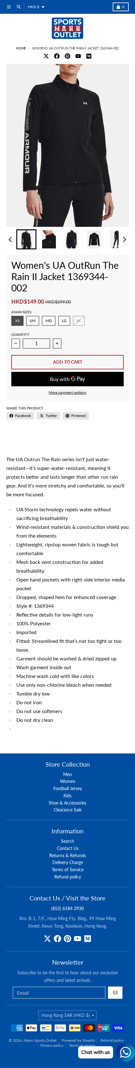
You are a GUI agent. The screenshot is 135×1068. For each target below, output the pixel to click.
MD (49, 320)
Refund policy (112, 1040)
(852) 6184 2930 (67, 908)
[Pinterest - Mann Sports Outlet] (67, 56)
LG (64, 320)
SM (32, 320)
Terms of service (82, 1045)
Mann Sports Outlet (40, 1040)
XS (17, 320)
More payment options (67, 392)
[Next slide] (124, 239)
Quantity (20, 334)
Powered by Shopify (78, 1040)
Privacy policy (51, 1045)
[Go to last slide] (10, 239)
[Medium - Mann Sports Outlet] (89, 56)
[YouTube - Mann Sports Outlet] (78, 56)
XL (79, 320)
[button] (26, 239)
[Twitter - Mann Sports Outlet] (46, 56)
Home (21, 48)
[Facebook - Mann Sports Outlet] (57, 56)
